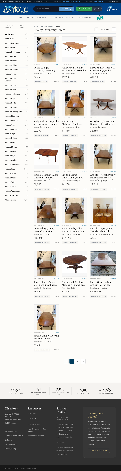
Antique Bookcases (16, 52)
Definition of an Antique (14, 436)
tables (56, 82)
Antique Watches (16, 195)
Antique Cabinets (16, 65)
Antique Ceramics (16, 70)
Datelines (8, 440)
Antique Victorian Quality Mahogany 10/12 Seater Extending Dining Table (46, 124)
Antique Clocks (16, 90)
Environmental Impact (36, 436)
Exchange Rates (11, 444)
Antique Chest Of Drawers (16, 80)
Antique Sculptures (16, 160)
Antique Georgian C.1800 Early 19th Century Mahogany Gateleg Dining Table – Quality (46, 179)
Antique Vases (16, 187)
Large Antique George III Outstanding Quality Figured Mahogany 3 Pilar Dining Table (102, 72)
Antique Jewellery (16, 129)
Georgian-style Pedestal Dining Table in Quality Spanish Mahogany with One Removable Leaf (102, 125)
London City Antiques (44, 73)
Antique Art (16, 39)
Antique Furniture (16, 121)
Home (36, 26)
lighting (113, 242)
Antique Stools (16, 178)
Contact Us (32, 418)
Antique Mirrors (16, 147)
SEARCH (65, 9)
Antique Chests (16, 85)
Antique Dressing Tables (16, 112)
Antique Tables (16, 182)
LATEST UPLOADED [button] (70, 1)
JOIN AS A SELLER (98, 451)
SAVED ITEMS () (85, 18)
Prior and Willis (71, 73)
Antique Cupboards (16, 94)
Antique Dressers (16, 107)
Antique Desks (16, 103)
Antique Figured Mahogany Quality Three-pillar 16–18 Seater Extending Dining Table (74, 125)
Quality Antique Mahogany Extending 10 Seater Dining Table (46, 70)
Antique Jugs (16, 134)
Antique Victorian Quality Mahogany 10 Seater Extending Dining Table (102, 177)
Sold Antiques (10, 423)
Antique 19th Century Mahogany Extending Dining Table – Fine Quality (72, 286)
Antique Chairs (16, 74)
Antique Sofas (16, 173)
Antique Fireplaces (16, 116)
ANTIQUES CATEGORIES (36, 18)
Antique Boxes (16, 56)
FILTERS (84, 9)
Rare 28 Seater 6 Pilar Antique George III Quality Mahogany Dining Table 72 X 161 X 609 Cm (103, 286)
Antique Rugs (16, 156)
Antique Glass (16, 125)
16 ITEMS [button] (98, 1)
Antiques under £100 (13, 420)
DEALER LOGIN (113, 1)
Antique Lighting (16, 138)
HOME (20, 18)
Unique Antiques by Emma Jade (104, 234)
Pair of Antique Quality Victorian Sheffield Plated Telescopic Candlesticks (101, 232)
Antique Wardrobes (16, 191)
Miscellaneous (16, 200)
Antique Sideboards (16, 164)
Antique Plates (16, 151)
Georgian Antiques (100, 127)
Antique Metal (16, 142)
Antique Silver (16, 169)
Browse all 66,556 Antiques (12, 415)
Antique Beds (16, 48)
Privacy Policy (10, 449)
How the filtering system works (37, 430)
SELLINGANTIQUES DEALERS (62, 18)
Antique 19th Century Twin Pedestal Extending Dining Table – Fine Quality (74, 72)
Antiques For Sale (47, 26)
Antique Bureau (16, 61)
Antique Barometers (16, 43)
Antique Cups (16, 98)
